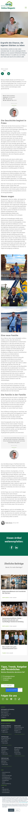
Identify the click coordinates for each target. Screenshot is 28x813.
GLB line (3, 773)
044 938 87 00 (4, 762)
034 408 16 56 (6, 715)
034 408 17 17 (7, 714)
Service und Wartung (6, 783)
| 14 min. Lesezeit (12, 597)
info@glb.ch (3, 717)
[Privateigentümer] (2, 676)
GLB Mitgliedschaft (6, 777)
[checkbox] (14, 678)
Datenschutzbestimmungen (23, 802)
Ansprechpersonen (6, 772)
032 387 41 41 (4, 752)
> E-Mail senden (4, 732)
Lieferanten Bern (5, 789)
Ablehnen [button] (17, 810)
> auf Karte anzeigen (6, 734)
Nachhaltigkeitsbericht (7, 778)
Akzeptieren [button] (11, 810)
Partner (3, 782)
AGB (3, 787)
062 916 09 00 (4, 741)
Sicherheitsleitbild (6, 792)
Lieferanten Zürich (6, 790)
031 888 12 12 (4, 730)
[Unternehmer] (2, 677)
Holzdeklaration (5, 780)
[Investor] (2, 679)
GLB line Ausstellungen (7, 775)
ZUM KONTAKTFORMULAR (8, 720)
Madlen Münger (9, 522)
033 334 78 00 (17, 752)
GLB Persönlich (5, 597)
